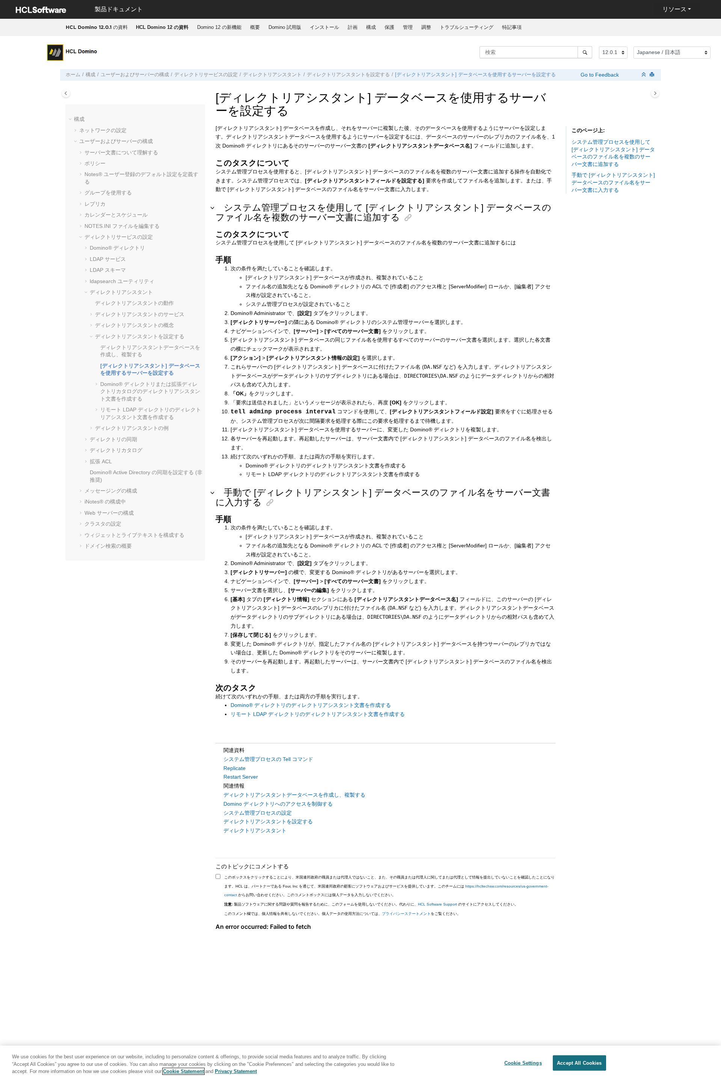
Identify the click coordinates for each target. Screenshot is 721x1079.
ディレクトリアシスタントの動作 (134, 303)
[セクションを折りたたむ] (644, 75)
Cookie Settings (523, 1062)
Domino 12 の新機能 (219, 27)
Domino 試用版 (284, 27)
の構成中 (105, 502)
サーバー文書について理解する (121, 152)
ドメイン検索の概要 (108, 546)
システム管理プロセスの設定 (257, 813)
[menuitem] (162, 27)
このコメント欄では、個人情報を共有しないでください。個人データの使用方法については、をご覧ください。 (342, 914)
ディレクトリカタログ (116, 450)
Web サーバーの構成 (109, 513)
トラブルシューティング (466, 27)
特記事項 (512, 27)
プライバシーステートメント (406, 914)
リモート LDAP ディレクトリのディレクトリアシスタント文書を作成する (318, 714)
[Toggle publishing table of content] (66, 93)
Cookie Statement (183, 1071)
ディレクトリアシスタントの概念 (134, 325)
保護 (389, 27)
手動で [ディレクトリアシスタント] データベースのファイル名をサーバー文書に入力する (613, 182)
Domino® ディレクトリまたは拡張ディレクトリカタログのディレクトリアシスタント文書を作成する (150, 391)
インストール (324, 27)
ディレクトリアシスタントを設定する (348, 74)
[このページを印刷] (652, 75)
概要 (255, 27)
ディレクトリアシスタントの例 (132, 428)
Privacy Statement (236, 1071)
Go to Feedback (599, 75)
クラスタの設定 (102, 524)
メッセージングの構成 (110, 491)
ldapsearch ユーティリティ (122, 281)
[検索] (585, 52)
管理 (408, 27)
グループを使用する (108, 193)
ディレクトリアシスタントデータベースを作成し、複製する (294, 795)
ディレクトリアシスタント (272, 74)
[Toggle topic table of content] (655, 93)
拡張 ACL (101, 461)
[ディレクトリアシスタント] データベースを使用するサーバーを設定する (475, 74)
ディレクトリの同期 (113, 439)
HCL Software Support (437, 904)
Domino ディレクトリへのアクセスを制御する (278, 804)
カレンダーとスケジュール (116, 215)
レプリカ (95, 204)
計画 (352, 27)
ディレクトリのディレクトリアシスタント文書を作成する (311, 705)
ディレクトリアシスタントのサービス (139, 314)
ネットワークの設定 (103, 130)
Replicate (234, 768)
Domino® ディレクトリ (117, 248)
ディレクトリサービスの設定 (206, 74)
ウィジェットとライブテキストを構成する (134, 535)
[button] (71, 119)
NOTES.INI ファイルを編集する (122, 226)
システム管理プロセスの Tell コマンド (268, 759)
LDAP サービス (108, 259)
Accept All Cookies (579, 1062)
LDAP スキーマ (108, 270)
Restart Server (240, 777)
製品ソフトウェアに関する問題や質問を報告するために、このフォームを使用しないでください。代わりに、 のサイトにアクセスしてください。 (371, 904)
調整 (426, 27)
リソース (674, 9)
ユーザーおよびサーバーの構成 (135, 74)
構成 (371, 27)
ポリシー (95, 163)
